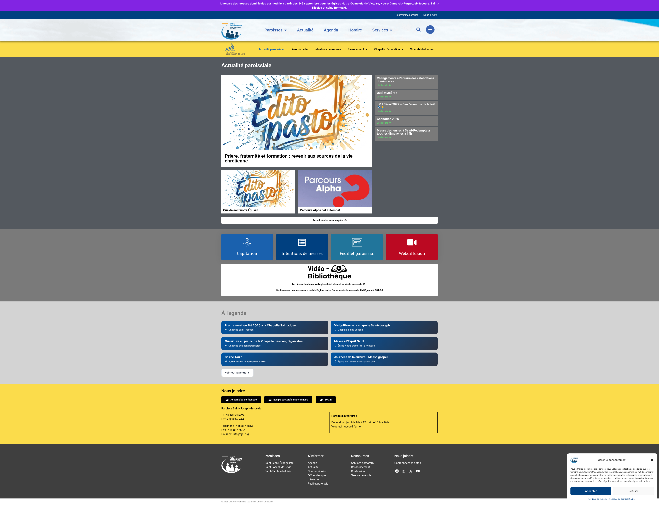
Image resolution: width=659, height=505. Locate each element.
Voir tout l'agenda (235, 372)
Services (380, 30)
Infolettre (313, 479)
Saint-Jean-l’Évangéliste (279, 463)
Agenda (331, 30)
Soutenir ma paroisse (407, 15)
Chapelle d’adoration (387, 49)
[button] (652, 460)
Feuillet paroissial (318, 483)
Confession (358, 471)
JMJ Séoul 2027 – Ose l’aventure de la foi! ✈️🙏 (406, 105)
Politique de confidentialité (622, 499)
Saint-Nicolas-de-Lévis (278, 471)
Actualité (305, 30)
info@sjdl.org (241, 434)
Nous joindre (430, 15)
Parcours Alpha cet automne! (320, 210)
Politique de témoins (597, 499)
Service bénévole (361, 475)
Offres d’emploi (317, 475)
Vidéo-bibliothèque (421, 49)
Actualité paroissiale (271, 49)
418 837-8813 (244, 425)
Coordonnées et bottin (407, 463)
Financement (356, 49)
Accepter (591, 491)
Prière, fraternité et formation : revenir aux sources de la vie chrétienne (288, 158)
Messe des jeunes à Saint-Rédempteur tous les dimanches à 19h (403, 132)
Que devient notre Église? (240, 210)
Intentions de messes (328, 49)
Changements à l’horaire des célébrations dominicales (405, 79)
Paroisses (273, 30)
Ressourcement (360, 467)
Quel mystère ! (387, 93)
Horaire (355, 30)
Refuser (633, 491)
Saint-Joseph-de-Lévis (278, 467)
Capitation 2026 (388, 119)
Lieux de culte (299, 49)
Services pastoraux (362, 463)
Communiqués (317, 471)
